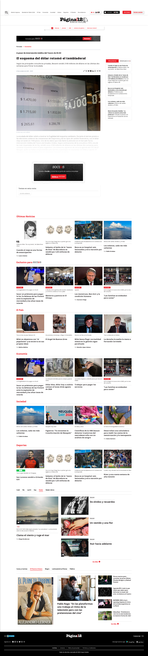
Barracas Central (92, 28)
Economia (28, 47)
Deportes (66, 12)
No (23, 490)
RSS (142, 636)
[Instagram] (15, 642)
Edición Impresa (15, 12)
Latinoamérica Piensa (59, 569)
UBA (70, 28)
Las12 (29, 490)
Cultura (59, 12)
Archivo (54, 648)
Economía (45, 12)
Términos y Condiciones (89, 648)
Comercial (136, 636)
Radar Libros (50, 490)
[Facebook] (13, 642)
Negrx (47, 569)
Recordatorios (82, 12)
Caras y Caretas (21, 569)
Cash (18, 490)
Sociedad (52, 12)
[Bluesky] (19, 641)
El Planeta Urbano (36, 569)
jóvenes (64, 28)
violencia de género (79, 28)
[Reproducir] (105, 12)
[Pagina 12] (74, 20)
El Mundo (73, 12)
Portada (19, 47)
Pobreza (57, 28)
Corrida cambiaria (25, 193)
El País (39, 12)
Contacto (62, 648)
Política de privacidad (73, 648)
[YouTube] (22, 641)
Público (72, 569)
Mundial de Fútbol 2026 (28, 12)
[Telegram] (24, 641)
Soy (35, 490)
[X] (17, 642)
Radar (41, 490)
